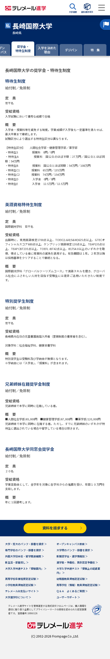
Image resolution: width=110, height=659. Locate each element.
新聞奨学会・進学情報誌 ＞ (72, 556)
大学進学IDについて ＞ (18, 597)
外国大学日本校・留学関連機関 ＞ (24, 556)
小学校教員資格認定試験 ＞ (20, 585)
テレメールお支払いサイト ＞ (22, 591)
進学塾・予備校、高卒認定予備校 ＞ (77, 562)
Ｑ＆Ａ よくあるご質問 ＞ (72, 591)
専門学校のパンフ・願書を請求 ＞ (24, 550)
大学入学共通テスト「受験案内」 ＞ (26, 568)
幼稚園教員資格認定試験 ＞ (72, 579)
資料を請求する (55, 527)
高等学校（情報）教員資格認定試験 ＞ (79, 585)
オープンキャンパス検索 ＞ (72, 544)
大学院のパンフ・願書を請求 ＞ (75, 550)
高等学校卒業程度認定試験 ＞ (22, 579)
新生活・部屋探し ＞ (17, 562)
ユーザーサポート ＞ (68, 597)
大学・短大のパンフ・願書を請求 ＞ (26, 544)
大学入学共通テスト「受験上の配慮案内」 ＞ (78, 570)
